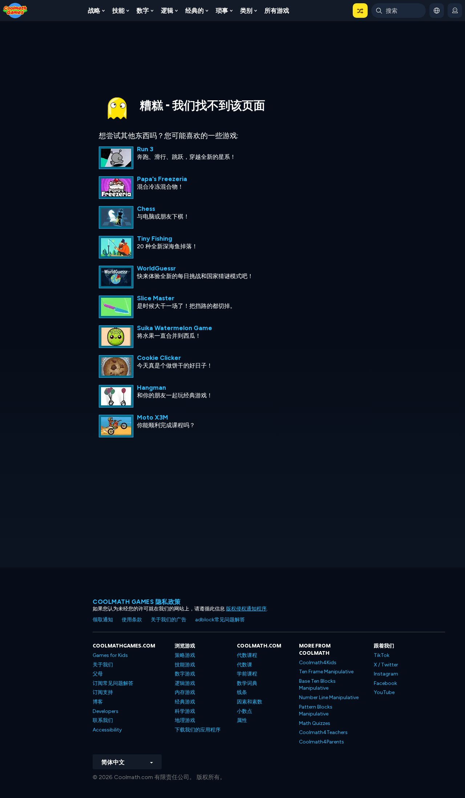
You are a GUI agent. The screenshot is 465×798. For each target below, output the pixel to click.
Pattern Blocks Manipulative (315, 710)
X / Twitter (386, 665)
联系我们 (103, 720)
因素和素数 (249, 702)
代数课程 (247, 655)
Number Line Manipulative (329, 697)
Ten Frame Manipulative (326, 672)
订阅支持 (103, 692)
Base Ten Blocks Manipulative (317, 684)
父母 (98, 674)
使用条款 (132, 620)
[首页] (15, 10)
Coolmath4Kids (317, 662)
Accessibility (107, 730)
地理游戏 (185, 720)
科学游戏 (185, 711)
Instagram (386, 674)
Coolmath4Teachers (323, 732)
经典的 (194, 10)
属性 (242, 720)
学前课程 (247, 674)
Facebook (385, 683)
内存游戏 (185, 692)
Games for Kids (110, 655)
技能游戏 (185, 665)
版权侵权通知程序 (246, 609)
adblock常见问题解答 (220, 620)
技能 (118, 10)
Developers (105, 711)
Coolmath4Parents (321, 742)
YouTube (384, 692)
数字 (143, 10)
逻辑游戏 (185, 683)
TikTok (381, 655)
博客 (98, 702)
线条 (242, 692)
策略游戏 (185, 655)
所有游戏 (276, 10)
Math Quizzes (314, 723)
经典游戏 (185, 702)
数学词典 (247, 683)
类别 (246, 10)
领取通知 (103, 620)
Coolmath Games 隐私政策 (137, 601)
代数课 (244, 665)
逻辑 (167, 10)
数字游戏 (185, 674)
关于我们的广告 (168, 620)
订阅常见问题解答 (113, 683)
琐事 (222, 10)
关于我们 (103, 665)
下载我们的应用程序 (198, 730)
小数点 (244, 711)
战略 (94, 10)
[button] (360, 10)
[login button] (455, 10)
